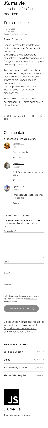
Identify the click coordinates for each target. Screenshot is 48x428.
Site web (7, 284)
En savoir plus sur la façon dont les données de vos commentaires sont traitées (21, 328)
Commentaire (10, 231)
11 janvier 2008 (18, 143)
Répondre (16, 157)
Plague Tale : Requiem (15, 375)
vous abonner (31, 298)
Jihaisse (16, 189)
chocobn (16, 167)
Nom (6, 261)
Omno (7, 359)
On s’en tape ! (9, 31)
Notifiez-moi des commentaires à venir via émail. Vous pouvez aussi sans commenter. (21, 299)
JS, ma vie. (15, 3)
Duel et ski (37, 116)
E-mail (7, 273)
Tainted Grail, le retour (16, 367)
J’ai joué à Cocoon (13, 351)
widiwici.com (17, 98)
